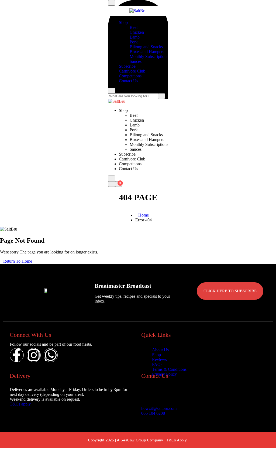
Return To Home (17, 261)
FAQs (157, 364)
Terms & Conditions (169, 369)
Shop (123, 22)
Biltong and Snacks (146, 46)
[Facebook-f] (17, 355)
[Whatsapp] (51, 355)
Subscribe (127, 66)
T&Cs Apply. (177, 440)
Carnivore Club (132, 71)
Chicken (137, 32)
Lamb (135, 37)
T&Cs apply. (21, 404)
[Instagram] (34, 355)
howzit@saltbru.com (159, 408)
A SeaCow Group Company (140, 440)
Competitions (130, 76)
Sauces (136, 61)
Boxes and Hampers (147, 51)
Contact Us (128, 80)
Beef (134, 27)
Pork (134, 42)
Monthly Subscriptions (149, 56)
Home (143, 215)
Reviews (159, 359)
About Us (160, 350)
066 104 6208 (153, 413)
